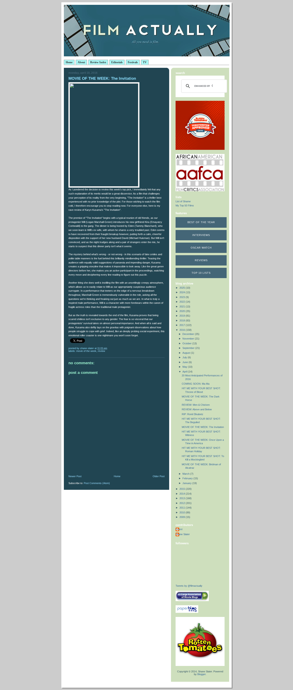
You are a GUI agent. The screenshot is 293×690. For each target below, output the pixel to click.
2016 (182, 330)
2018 (182, 320)
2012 (182, 503)
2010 (182, 512)
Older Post (159, 476)
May (185, 366)
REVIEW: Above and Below (197, 409)
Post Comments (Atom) (97, 483)
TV (145, 62)
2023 (182, 297)
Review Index (98, 62)
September (188, 348)
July (185, 357)
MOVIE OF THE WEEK (86, 351)
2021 (182, 306)
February (187, 478)
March (186, 473)
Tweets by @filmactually (189, 585)
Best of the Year (201, 222)
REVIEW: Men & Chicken (196, 404)
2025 (182, 287)
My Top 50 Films (185, 205)
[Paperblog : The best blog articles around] (187, 612)
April (185, 371)
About (81, 62)
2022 (182, 301)
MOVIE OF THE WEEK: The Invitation (203, 427)
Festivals (133, 62)
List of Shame (183, 201)
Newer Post (74, 476)
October (187, 343)
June (185, 362)
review (101, 351)
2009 (182, 517)
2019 (182, 315)
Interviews (201, 235)
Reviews (201, 260)
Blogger (201, 674)
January (187, 483)
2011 (182, 507)
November (188, 338)
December (188, 334)
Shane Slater (183, 534)
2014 (182, 493)
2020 (182, 311)
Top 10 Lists (201, 272)
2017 (182, 325)
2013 (182, 498)
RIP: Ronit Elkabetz (192, 414)
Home (69, 62)
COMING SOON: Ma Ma (195, 383)
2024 (182, 292)
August (186, 352)
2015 (182, 488)
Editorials (117, 62)
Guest (179, 529)
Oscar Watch (201, 247)
